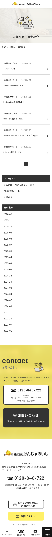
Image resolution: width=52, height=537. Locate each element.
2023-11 (7, 312)
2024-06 (7, 306)
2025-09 (7, 232)
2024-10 (7, 281)
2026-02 (7, 214)
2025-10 (7, 226)
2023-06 (7, 330)
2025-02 (7, 269)
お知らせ (7, 197)
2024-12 (7, 275)
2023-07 (7, 324)
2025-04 (7, 257)
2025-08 (7, 238)
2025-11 (7, 220)
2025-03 (7, 263)
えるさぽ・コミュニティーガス (18, 185)
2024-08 (7, 294)
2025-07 (7, 244)
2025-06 (7, 251)
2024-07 (7, 300)
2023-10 (7, 318)
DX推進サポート (11, 191)
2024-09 (7, 287)
